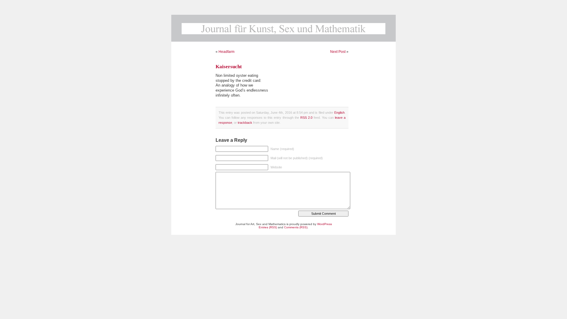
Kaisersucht (229, 66)
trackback (245, 122)
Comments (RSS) (295, 227)
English (339, 112)
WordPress (324, 224)
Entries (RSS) (268, 227)
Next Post (338, 52)
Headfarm (226, 52)
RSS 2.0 (306, 117)
